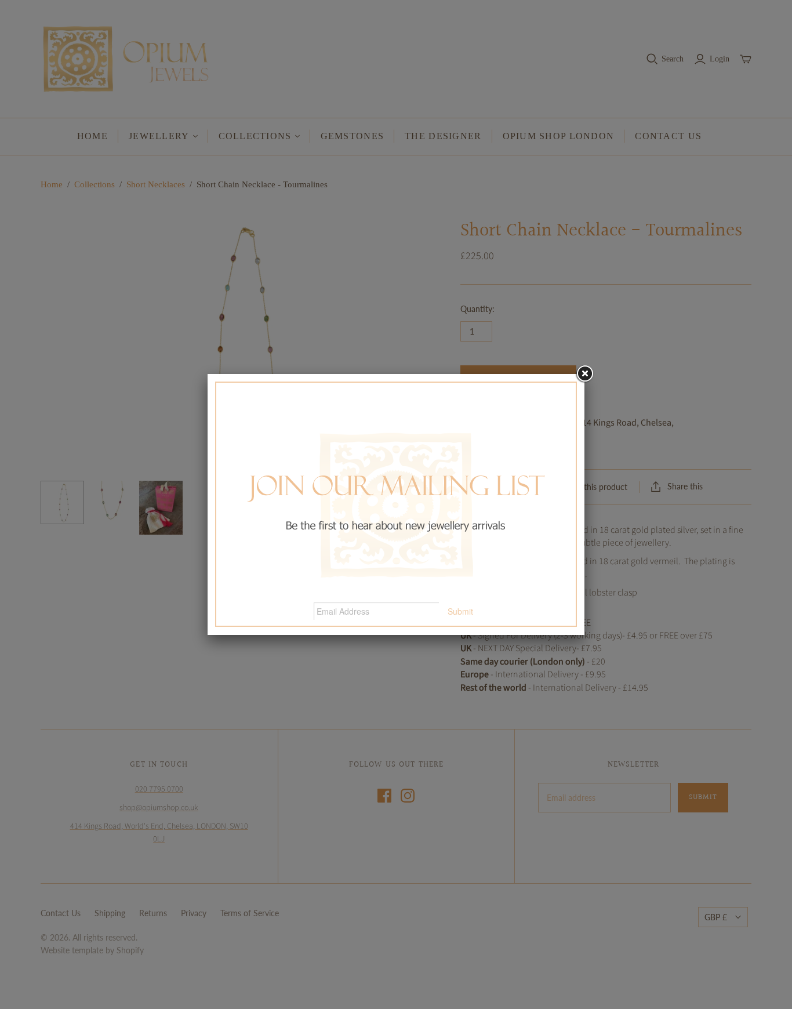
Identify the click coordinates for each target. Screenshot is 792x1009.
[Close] (584, 374)
